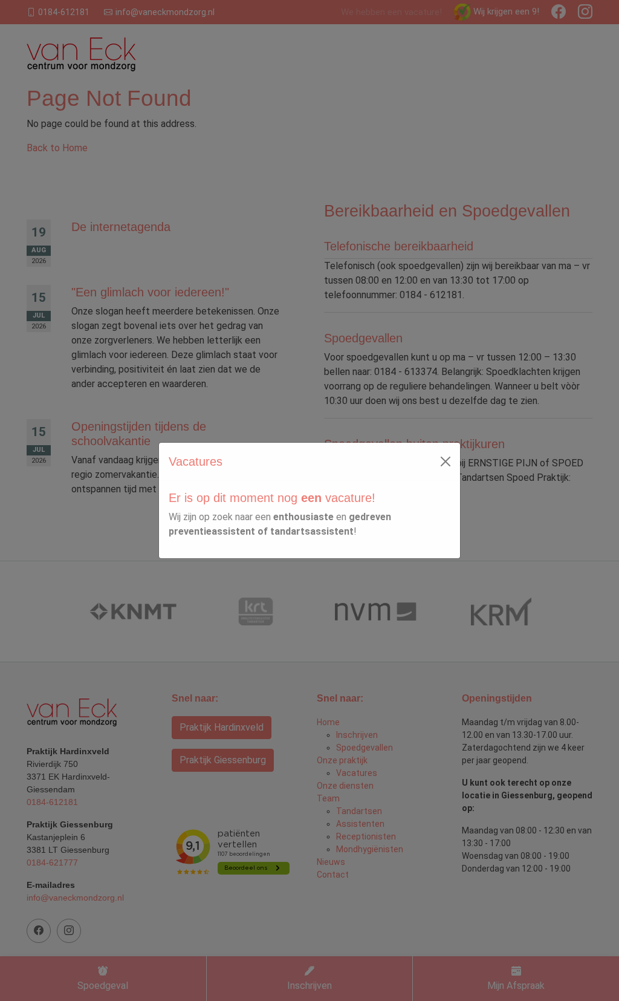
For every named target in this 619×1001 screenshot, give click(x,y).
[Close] (445, 461)
